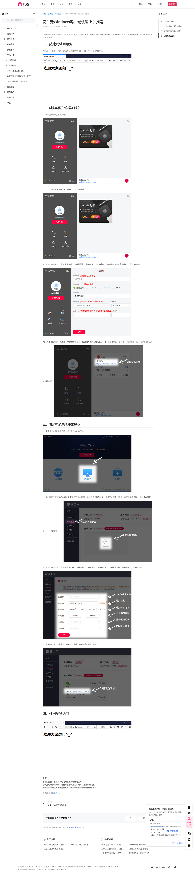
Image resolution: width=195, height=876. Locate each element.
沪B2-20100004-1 (60, 869)
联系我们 (55, 793)
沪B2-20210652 (85, 867)
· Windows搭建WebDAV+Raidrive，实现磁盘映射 (140, 845)
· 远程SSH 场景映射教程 (138, 849)
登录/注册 (172, 4)
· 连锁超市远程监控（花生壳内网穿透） (112, 849)
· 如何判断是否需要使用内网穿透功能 (55, 845)
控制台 (159, 4)
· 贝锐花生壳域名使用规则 (53, 849)
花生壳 (50, 14)
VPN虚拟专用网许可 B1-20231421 (105, 867)
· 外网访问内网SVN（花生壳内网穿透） (112, 853)
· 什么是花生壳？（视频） (111, 845)
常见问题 (58, 14)
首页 (44, 14)
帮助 (150, 4)
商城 (141, 4)
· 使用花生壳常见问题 (79, 845)
